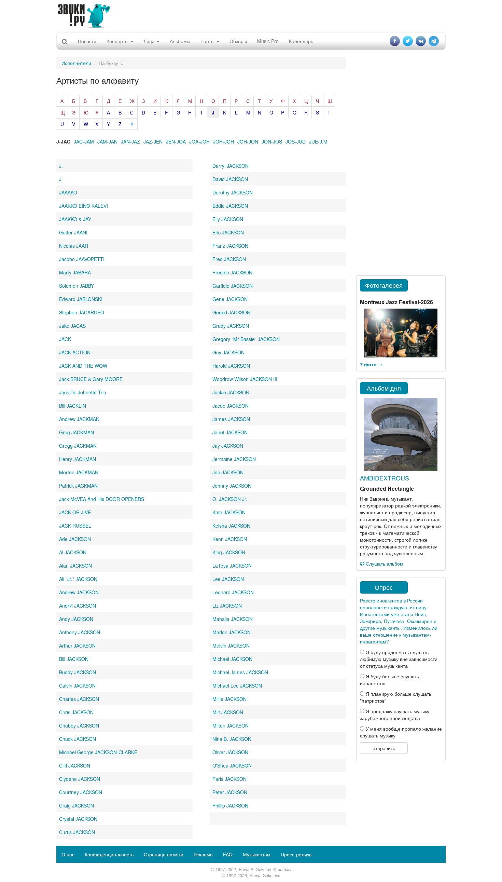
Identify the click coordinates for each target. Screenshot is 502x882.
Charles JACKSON (79, 698)
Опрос (384, 587)
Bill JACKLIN (72, 405)
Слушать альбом (383, 563)
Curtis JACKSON (77, 832)
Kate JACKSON (229, 512)
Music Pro (268, 41)
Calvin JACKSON (77, 685)
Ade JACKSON (75, 538)
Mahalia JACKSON (232, 618)
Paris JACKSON (229, 778)
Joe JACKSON (227, 472)
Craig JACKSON (76, 805)
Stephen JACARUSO (81, 312)
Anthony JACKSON (79, 632)
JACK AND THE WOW (83, 365)
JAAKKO (68, 192)
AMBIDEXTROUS (384, 477)
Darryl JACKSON (230, 165)
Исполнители (76, 62)
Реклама (203, 854)
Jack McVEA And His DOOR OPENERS (101, 499)
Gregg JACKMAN (78, 445)
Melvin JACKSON (231, 645)
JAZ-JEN (153, 141)
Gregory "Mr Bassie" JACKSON (246, 339)
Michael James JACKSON (240, 672)
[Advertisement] (251, 15)
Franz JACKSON (230, 245)
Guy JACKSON (228, 352)
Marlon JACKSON (231, 632)
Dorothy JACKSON (232, 192)
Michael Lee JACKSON (237, 685)
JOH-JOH (223, 141)
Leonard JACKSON (233, 592)
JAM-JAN (107, 141)
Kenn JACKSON (229, 538)
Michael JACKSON (232, 658)
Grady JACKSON (230, 325)
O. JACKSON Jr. (229, 499)
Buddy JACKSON (77, 672)
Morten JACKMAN (78, 472)
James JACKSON (231, 419)
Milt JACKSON (227, 712)
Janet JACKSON (230, 432)
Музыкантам (256, 854)
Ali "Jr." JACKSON (78, 578)
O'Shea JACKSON (232, 765)
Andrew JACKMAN (79, 419)
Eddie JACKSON (230, 205)
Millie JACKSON (229, 698)
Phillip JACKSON (230, 805)
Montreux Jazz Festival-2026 (396, 302)
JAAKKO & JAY (75, 219)
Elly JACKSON (227, 219)
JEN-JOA (176, 141)
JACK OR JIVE (75, 512)
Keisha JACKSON (231, 525)
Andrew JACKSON (79, 592)
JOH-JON (247, 141)
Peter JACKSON (229, 792)
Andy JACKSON (76, 618)
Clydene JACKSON (79, 778)
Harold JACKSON (231, 365)
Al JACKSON (72, 552)
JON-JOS (272, 141)
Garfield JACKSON (232, 285)
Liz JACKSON (227, 605)
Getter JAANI (73, 232)
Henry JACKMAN (77, 459)
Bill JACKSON (73, 658)
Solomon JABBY (76, 285)
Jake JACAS (72, 325)
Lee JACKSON (228, 578)
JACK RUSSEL (75, 525)
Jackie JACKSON (230, 392)
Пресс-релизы (296, 854)
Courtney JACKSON (80, 792)
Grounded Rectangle (387, 488)
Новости (87, 41)
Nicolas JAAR (73, 245)
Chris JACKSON (76, 712)
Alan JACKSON (75, 565)
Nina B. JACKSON (231, 738)
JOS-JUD (295, 141)
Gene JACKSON (230, 299)
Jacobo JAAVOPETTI (81, 259)
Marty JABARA (75, 272)
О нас (67, 854)
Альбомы (180, 41)
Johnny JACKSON (231, 485)
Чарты (208, 41)
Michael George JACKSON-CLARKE (98, 752)
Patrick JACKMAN (78, 485)
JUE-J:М (318, 141)
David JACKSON (230, 179)
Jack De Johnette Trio (82, 392)
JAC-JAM (84, 141)
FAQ (228, 854)
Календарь (301, 41)
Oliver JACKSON (230, 752)
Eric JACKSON (228, 232)
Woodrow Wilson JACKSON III (244, 379)
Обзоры (238, 41)
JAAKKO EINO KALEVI (83, 205)
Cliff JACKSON (74, 765)
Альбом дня (384, 387)
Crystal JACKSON (78, 818)
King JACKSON (228, 552)
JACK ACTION (74, 352)
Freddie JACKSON (232, 272)
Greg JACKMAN (76, 432)
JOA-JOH (199, 141)
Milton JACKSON (230, 725)
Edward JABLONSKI (80, 299)
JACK (65, 339)
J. (61, 165)
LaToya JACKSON (232, 565)
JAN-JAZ (130, 141)
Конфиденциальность (109, 854)
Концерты (118, 41)
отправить (384, 748)
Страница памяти (163, 854)
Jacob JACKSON (230, 405)
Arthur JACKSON (77, 645)
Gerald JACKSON (231, 312)
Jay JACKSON (227, 445)
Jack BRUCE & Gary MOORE (91, 379)
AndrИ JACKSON (77, 605)
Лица (149, 41)
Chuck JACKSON (77, 738)
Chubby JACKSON (79, 725)
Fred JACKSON (229, 259)
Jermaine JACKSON (234, 459)
